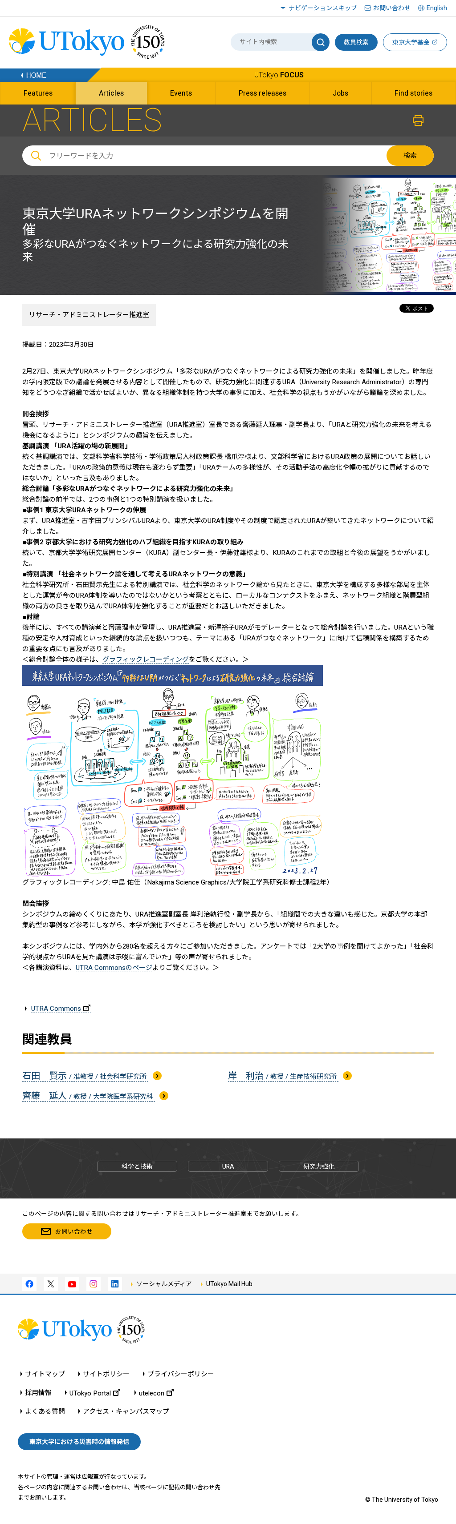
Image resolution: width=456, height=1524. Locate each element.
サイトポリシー (106, 1374)
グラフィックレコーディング (145, 659)
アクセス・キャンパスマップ (126, 1411)
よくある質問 (45, 1411)
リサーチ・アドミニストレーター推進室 (89, 315)
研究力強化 (318, 1166)
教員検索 (356, 42)
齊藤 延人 (88, 1095)
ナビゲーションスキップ (323, 8)
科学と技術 (137, 1166)
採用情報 (38, 1393)
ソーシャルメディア (164, 1283)
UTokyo (279, 75)
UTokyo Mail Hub (229, 1283)
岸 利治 (283, 1075)
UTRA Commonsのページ (114, 968)
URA (228, 1166)
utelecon (151, 1393)
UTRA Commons (56, 1009)
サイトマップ (45, 1374)
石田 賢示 (85, 1075)
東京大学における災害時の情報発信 (79, 1441)
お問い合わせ (392, 8)
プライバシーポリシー (180, 1374)
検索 (410, 156)
